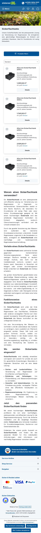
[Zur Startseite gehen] (9, 3)
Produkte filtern (22, 54)
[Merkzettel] (28, 9)
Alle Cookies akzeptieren (21, 530)
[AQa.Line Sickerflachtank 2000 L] (10, 76)
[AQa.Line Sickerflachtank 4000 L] (10, 136)
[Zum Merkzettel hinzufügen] (7, 69)
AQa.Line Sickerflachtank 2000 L (26, 69)
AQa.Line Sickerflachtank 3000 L (26, 99)
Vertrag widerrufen (25, 507)
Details (27, 90)
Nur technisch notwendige (15, 526)
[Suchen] (23, 9)
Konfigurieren (31, 526)
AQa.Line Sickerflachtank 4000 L (26, 129)
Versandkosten (10, 513)
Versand (25, 85)
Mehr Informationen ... (28, 522)
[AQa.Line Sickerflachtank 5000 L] (10, 167)
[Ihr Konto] (33, 9)
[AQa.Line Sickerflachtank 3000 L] (10, 106)
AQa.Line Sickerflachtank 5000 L (26, 159)
